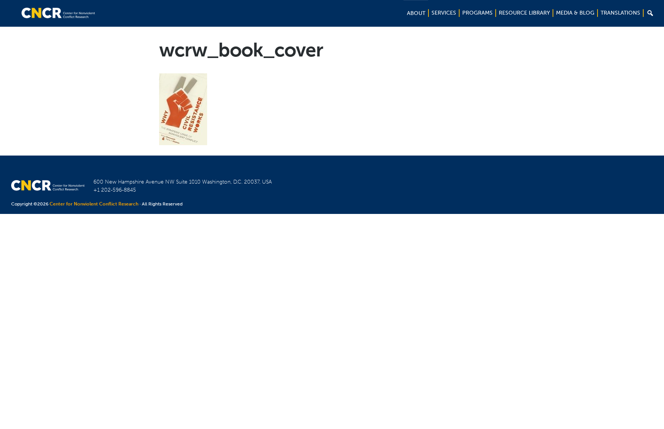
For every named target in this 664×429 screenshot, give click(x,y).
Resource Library (524, 13)
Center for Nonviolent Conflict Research (94, 204)
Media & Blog (575, 13)
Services (444, 13)
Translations (620, 13)
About (416, 13)
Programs (477, 13)
